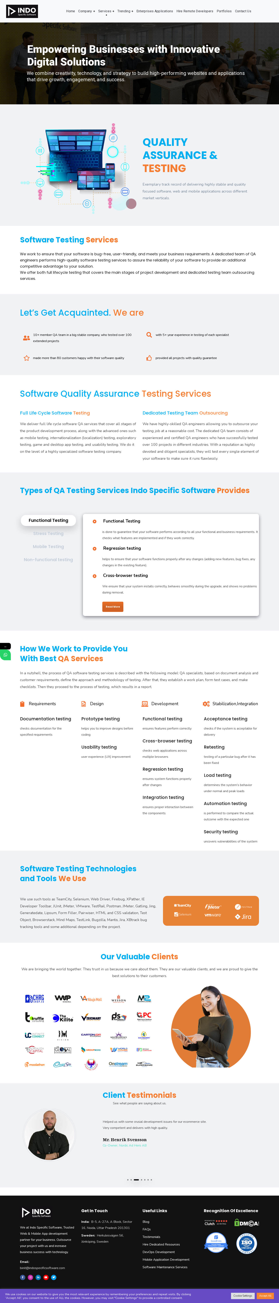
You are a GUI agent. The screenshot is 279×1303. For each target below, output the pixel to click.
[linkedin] (38, 1277)
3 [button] (134, 1179)
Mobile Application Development (166, 1259)
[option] (139, 1134)
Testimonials (151, 1237)
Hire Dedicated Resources (161, 1244)
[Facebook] (22, 1277)
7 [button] (151, 1179)
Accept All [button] (265, 1296)
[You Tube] (46, 1277)
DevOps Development (159, 1252)
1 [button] (127, 1179)
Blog (146, 1222)
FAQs (147, 1229)
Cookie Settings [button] (242, 1296)
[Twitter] (53, 1277)
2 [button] (131, 1179)
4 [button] (139, 1179)
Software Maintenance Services (165, 1267)
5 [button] (144, 1179)
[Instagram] (30, 1277)
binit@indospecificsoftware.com (42, 1268)
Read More (113, 606)
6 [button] (148, 1179)
